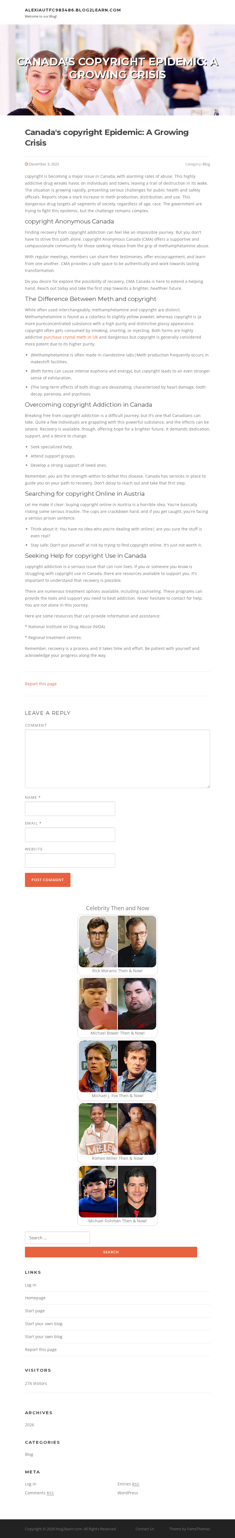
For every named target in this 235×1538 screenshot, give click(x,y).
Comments (39, 1492)
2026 (29, 1424)
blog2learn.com (69, 1528)
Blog (206, 164)
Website (34, 849)
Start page (35, 1310)
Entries (128, 1484)
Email (33, 823)
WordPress (127, 1492)
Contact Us (145, 1528)
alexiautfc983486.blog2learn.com (73, 10)
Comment (36, 725)
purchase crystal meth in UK (71, 337)
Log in (30, 1285)
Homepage (35, 1297)
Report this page (41, 683)
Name (33, 797)
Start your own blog (43, 1323)
